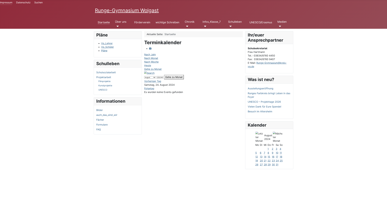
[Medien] (279, 26)
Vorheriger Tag (152, 81)
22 (269, 160)
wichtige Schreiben (167, 22)
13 (261, 156)
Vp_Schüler (107, 46)
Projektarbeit (103, 77)
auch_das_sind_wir (106, 114)
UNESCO (102, 89)
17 (277, 156)
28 (265, 164)
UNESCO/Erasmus (260, 22)
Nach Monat (151, 58)
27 (261, 164)
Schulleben (235, 21)
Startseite (104, 22)
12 (256, 156)
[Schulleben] (230, 26)
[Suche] (149, 72)
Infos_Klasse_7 (212, 21)
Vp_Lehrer (107, 43)
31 (277, 164)
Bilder (99, 110)
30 (273, 164)
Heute (147, 65)
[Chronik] (187, 26)
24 (277, 160)
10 (277, 152)
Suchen (38, 2)
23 (273, 160)
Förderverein (142, 22)
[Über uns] (117, 26)
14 (265, 156)
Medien (282, 21)
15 (269, 156)
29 (269, 164)
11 (281, 152)
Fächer (100, 119)
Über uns (120, 21)
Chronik (190, 21)
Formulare (102, 124)
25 (281, 160)
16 (273, 156)
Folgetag (149, 88)
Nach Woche (151, 61)
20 (261, 160)
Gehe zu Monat (153, 69)
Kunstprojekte (105, 85)
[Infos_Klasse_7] (204, 26)
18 (281, 156)
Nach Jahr (150, 54)
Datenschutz (23, 2)
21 (265, 160)
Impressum (6, 2)
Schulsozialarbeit (106, 72)
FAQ (98, 129)
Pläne (104, 50)
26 (256, 164)
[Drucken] (150, 48)
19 (256, 160)
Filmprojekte (104, 81)
